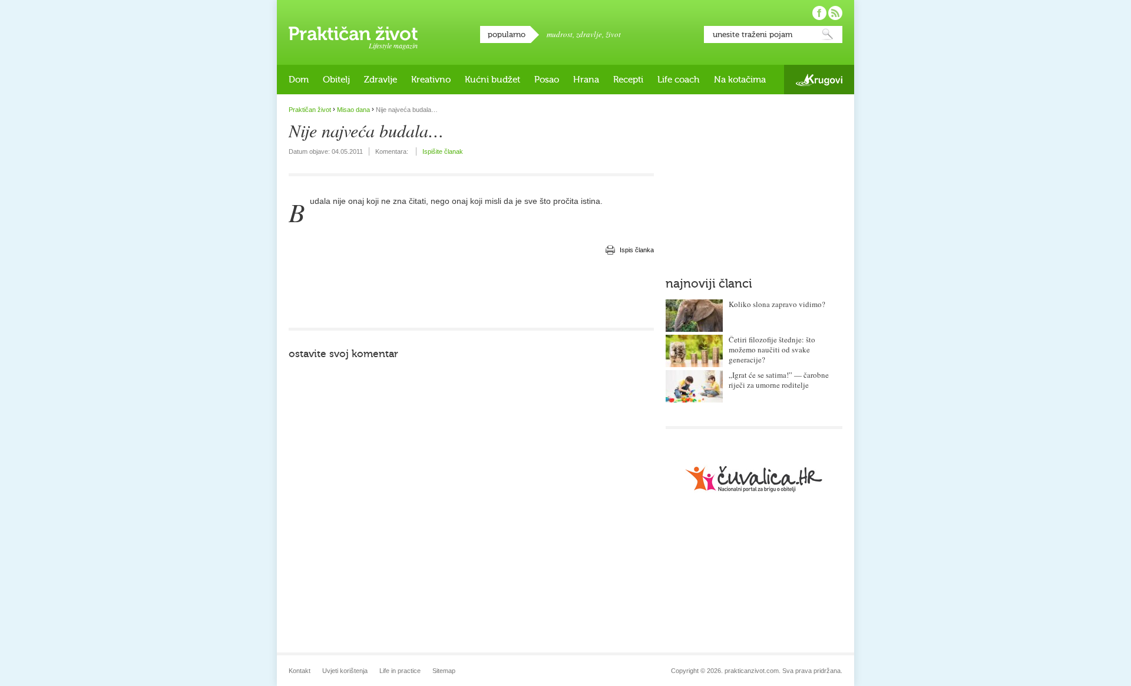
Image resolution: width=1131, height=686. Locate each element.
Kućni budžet (492, 79)
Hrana (586, 79)
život (613, 34)
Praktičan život (353, 34)
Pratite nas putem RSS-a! (835, 13)
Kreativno (431, 79)
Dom (299, 79)
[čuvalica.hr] (754, 478)
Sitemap (443, 670)
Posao (546, 79)
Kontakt (299, 670)
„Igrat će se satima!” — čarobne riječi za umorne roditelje (779, 380)
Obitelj (336, 79)
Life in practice (400, 670)
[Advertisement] (471, 292)
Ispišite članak (442, 151)
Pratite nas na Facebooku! (819, 13)
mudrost (560, 34)
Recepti (628, 79)
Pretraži (827, 34)
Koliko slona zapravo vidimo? (777, 304)
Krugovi (819, 80)
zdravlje (589, 34)
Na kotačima (740, 79)
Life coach (678, 79)
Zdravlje (380, 79)
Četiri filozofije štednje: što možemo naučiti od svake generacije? (772, 349)
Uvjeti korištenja (345, 670)
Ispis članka (637, 249)
